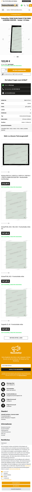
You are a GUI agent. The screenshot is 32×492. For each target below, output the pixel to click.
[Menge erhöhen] (6, 69)
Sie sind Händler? (26, 1)
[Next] (29, 39)
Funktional (6, 478)
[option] (16, 14)
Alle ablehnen (16, 486)
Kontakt (3, 435)
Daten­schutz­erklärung (14, 469)
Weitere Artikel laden (16, 337)
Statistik (6, 473)
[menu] (3, 10)
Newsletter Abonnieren (16, 369)
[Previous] (3, 39)
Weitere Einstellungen (6, 479)
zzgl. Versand (10, 64)
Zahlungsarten (4, 430)
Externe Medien (7, 475)
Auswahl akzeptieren (16, 489)
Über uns (3, 433)
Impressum (4, 443)
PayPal (5, 476)
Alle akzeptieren (16, 482)
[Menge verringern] (6, 71)
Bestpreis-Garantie (5, 427)
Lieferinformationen (6, 432)
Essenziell (6, 471)
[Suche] (29, 9)
